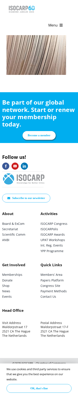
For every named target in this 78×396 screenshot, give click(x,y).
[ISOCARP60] (21, 5)
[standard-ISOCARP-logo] (24, 173)
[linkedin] (24, 166)
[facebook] (5, 166)
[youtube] (15, 166)
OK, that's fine (39, 388)
